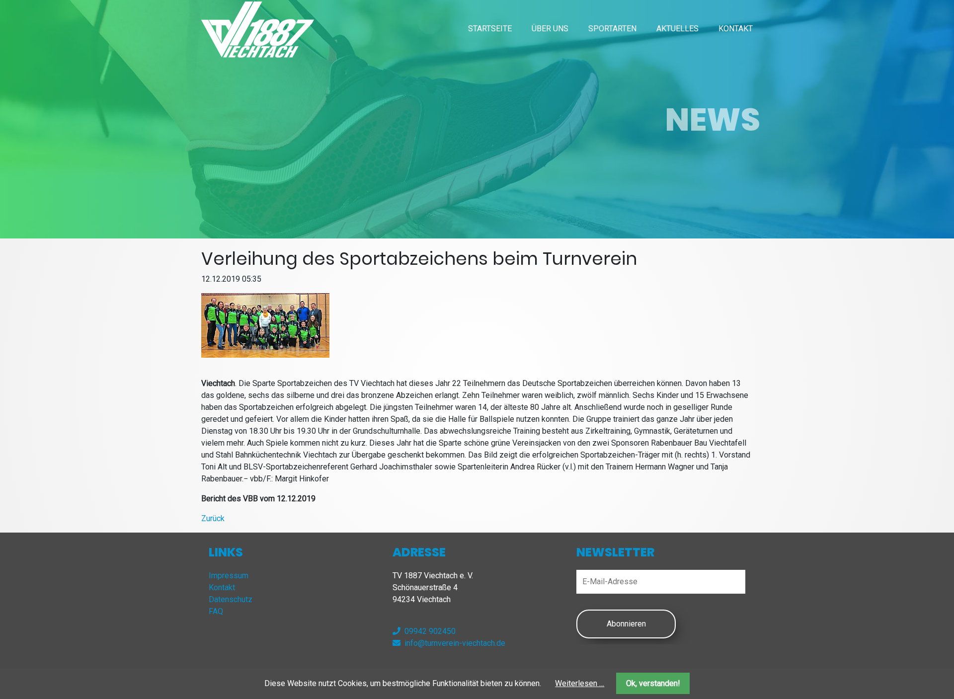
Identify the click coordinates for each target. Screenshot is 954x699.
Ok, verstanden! (653, 683)
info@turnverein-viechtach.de (454, 643)
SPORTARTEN (612, 28)
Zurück (213, 518)
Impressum (228, 575)
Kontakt (735, 28)
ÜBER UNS (550, 28)
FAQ (216, 611)
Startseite (490, 28)
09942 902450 (430, 631)
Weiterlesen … (579, 683)
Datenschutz (230, 599)
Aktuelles (677, 28)
